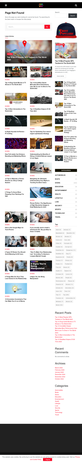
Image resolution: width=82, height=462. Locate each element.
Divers (10, 54)
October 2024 (59, 379)
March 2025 (59, 368)
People (69, 277)
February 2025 (59, 370)
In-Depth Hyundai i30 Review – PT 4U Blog (15, 133)
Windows (59, 301)
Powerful (59, 284)
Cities (58, 243)
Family (70, 257)
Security (58, 206)
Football (68, 264)
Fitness (68, 260)
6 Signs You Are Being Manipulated (37, 278)
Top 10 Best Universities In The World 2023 (15, 110)
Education (59, 187)
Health (58, 194)
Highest (67, 270)
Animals (67, 229)
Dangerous (71, 250)
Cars (67, 240)
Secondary (69, 288)
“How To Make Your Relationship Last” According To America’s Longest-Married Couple (41, 254)
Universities (70, 298)
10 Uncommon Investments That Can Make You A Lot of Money (15, 300)
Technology (60, 213)
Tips (58, 294)
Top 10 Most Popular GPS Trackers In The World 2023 (26, 58)
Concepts (68, 243)
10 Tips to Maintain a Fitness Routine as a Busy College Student (14, 180)
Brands (59, 236)
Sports (58, 209)
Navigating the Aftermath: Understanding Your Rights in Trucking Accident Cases (40, 180)
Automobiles (60, 175)
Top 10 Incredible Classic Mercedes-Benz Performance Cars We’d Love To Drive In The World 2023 (40, 85)
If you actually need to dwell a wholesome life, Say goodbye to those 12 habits (40, 229)
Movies (59, 277)
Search (57, 12)
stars (59, 291)
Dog (68, 253)
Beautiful (71, 233)
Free (58, 267)
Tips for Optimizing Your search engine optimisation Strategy (40, 133)
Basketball (60, 233)
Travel (57, 217)
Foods (59, 264)
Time (67, 291)
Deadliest (60, 253)
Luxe (57, 202)
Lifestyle (59, 198)
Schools (59, 288)
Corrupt (68, 247)
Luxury (69, 274)
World (59, 305)
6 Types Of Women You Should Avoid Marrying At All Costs (15, 253)
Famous (59, 260)
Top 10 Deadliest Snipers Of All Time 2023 (40, 110)
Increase (59, 274)
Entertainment (61, 190)
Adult (58, 229)
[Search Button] (47, 27)
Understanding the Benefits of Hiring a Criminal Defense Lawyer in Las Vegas (41, 156)
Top (66, 294)
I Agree (47, 459)
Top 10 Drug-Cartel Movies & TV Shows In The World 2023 (15, 84)
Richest (69, 284)
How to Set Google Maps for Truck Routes (14, 229)
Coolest (59, 247)
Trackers (59, 298)
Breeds (68, 236)
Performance (61, 281)
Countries (60, 250)
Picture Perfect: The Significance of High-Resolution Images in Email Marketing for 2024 (41, 205)
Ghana (66, 267)
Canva (59, 240)
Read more (60, 76)
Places (71, 281)
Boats (57, 179)
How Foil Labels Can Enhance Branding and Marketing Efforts (15, 155)
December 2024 (60, 374)
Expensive (60, 257)
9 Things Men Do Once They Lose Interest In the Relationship (15, 278)
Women (69, 301)
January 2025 (59, 372)
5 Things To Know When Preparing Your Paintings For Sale (14, 194)
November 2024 (60, 377)
